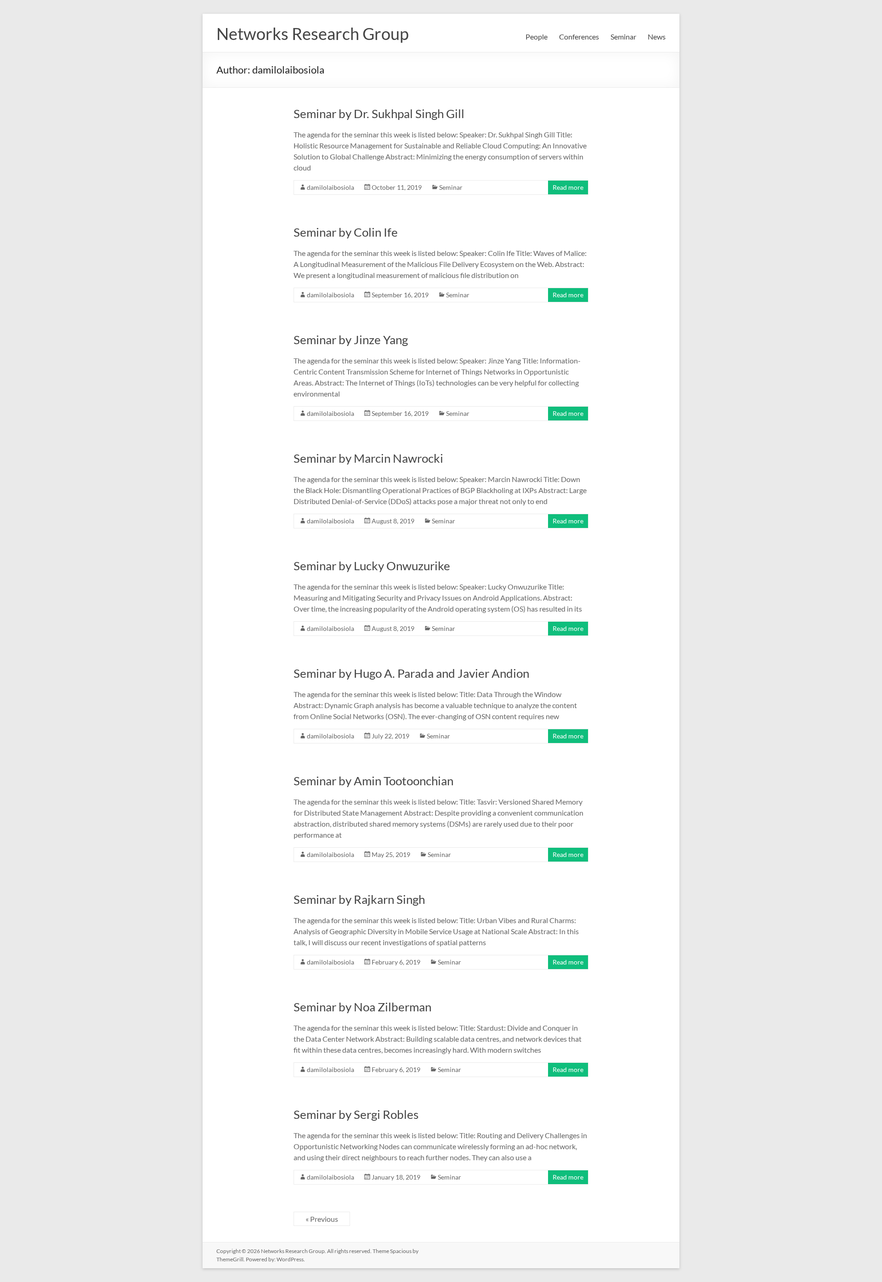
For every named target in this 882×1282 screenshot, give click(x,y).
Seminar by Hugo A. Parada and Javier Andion (411, 673)
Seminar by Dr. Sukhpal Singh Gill (379, 113)
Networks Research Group (312, 33)
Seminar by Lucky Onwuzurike (372, 565)
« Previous (321, 1218)
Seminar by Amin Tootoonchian (373, 780)
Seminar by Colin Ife (346, 232)
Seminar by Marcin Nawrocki (368, 458)
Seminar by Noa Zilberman (362, 1006)
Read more (568, 187)
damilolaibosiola (330, 187)
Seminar (623, 36)
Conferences (579, 36)
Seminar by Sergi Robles (356, 1114)
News (657, 36)
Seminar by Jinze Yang (351, 339)
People (537, 36)
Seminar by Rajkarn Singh (359, 899)
